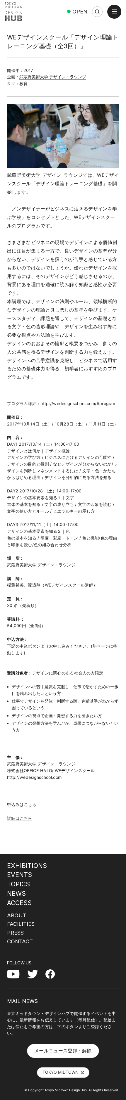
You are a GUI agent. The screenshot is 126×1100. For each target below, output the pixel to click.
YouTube (16, 974)
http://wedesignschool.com (34, 777)
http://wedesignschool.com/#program (78, 403)
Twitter (35, 974)
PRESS (15, 932)
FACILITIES (21, 924)
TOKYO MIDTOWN (60, 1072)
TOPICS (18, 884)
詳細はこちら (19, 818)
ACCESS (19, 903)
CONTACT (20, 941)
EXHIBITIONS (27, 865)
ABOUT (16, 915)
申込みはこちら (21, 804)
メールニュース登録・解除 (63, 1051)
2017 (28, 70)
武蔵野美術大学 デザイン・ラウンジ (52, 76)
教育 (23, 83)
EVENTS (19, 874)
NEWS (16, 893)
